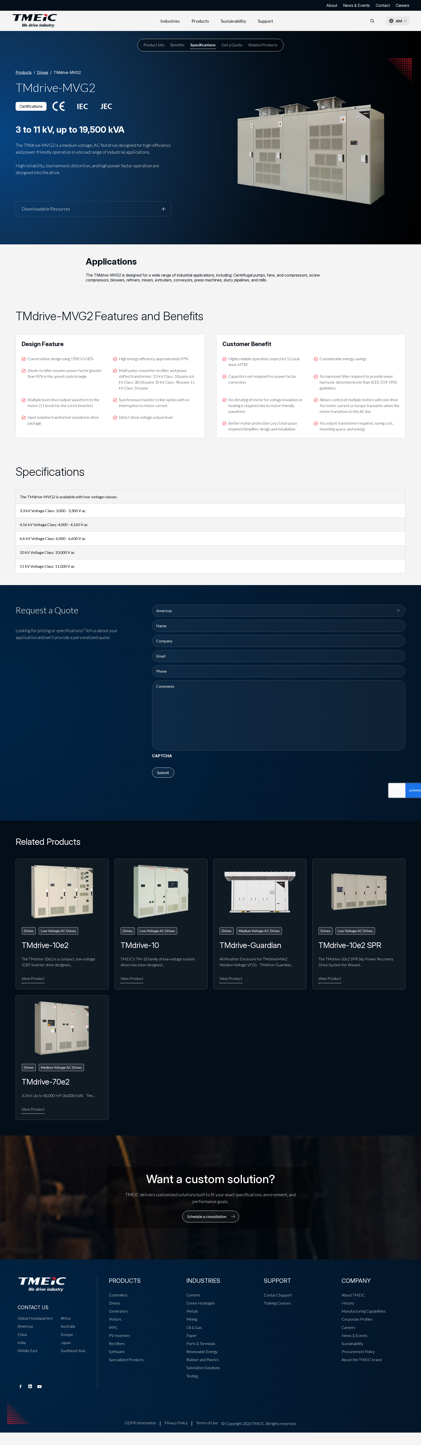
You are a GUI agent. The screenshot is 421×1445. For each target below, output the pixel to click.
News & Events (356, 5)
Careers (402, 5)
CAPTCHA (162, 755)
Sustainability (233, 21)
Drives (42, 72)
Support (265, 21)
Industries (170, 21)
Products (200, 21)
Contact (383, 5)
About (331, 5)
